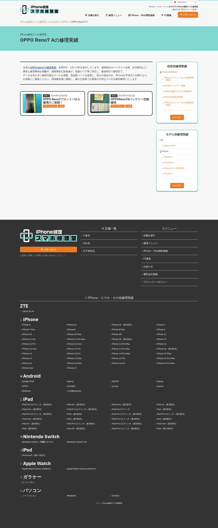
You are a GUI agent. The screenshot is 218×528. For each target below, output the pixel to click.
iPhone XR (117, 334)
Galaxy (160, 381)
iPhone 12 (162, 339)
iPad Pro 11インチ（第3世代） (81, 423)
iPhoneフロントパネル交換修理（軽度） (179, 104)
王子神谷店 (89, 251)
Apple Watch (37, 463)
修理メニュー (150, 243)
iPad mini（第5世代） (32, 419)
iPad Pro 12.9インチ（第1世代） (82, 409)
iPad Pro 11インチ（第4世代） (126, 428)
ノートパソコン (29, 495)
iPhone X (161, 329)
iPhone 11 (162, 334)
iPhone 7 (168, 174)
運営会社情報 (150, 274)
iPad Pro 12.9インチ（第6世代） (37, 404)
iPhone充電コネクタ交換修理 (177, 91)
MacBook (71, 495)
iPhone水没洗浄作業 (173, 97)
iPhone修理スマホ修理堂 (112, 503)
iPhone (30, 319)
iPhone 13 (162, 344)
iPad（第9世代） (30, 428)
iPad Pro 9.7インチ (121, 409)
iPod (27, 450)
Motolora (26, 391)
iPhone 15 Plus (74, 358)
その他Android (74, 391)
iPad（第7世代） (75, 419)
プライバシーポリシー (155, 282)
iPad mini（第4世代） (32, 409)
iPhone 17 (72, 368)
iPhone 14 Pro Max (121, 353)
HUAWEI (71, 386)
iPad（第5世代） (165, 409)
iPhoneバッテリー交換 (174, 86)
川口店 (86, 243)
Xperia (70, 381)
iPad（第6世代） (75, 414)
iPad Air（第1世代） (76, 404)
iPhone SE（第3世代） (167, 348)
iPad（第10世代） (165, 428)
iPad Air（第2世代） (166, 404)
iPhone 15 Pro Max (166, 358)
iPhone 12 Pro (29, 344)
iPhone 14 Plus (164, 353)
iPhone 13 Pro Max (121, 348)
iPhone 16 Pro (118, 363)
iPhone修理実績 (169, 72)
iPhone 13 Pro (74, 348)
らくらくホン (28, 482)
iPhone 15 (27, 358)
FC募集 (147, 258)
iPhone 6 (168, 157)
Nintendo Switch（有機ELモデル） (38, 442)
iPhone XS (27, 334)
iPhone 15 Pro (118, 358)
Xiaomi (160, 386)
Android (32, 376)
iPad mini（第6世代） (167, 423)
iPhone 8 (71, 329)
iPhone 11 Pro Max (76, 339)
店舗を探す (149, 235)
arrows (115, 386)
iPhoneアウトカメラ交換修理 (177, 111)
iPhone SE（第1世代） (175, 168)
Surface (115, 495)
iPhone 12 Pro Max (121, 344)
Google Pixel (28, 381)
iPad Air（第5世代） (76, 428)
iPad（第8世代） (165, 419)
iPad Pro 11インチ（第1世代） (171, 414)
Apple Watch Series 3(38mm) (36, 468)
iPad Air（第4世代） (31, 423)
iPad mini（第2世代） (122, 404)
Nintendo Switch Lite (77, 442)
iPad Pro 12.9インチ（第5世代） (127, 423)
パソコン (32, 490)
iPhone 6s (169, 163)
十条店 (86, 235)
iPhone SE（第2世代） (122, 339)
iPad (28, 399)
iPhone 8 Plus (118, 329)
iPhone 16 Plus (74, 363)
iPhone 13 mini (29, 348)
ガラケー (32, 477)
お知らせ (148, 266)
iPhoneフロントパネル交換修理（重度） (179, 79)
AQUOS (115, 381)
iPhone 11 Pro (29, 339)
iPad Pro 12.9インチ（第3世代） (127, 414)
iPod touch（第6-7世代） (34, 455)
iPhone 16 (27, 363)
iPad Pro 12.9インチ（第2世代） (37, 414)
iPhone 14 (27, 353)
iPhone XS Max (74, 334)
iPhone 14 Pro (74, 353)
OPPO (25, 386)
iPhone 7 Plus (170, 179)
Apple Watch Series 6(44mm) (81, 468)
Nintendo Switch (41, 436)
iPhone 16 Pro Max (166, 363)
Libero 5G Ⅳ (170, 146)
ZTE (24, 306)
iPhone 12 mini (74, 344)
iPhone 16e (27, 368)
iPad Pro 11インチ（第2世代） (126, 419)
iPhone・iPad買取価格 (155, 251)
